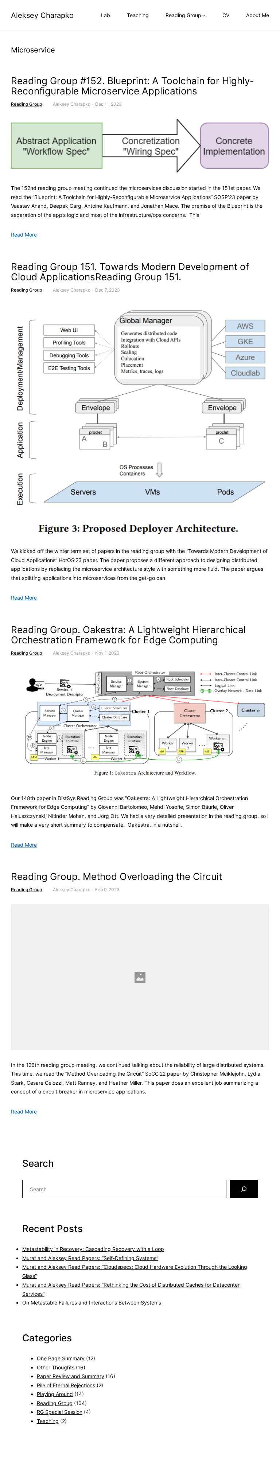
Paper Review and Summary (70, 1376)
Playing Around (55, 1394)
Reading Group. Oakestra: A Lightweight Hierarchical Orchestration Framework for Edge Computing (128, 635)
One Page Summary (61, 1358)
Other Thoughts (55, 1367)
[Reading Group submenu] (203, 15)
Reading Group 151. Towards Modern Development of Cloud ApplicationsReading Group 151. (130, 272)
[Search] (244, 1189)
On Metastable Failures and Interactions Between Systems (91, 1302)
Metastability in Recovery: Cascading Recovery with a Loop (93, 1249)
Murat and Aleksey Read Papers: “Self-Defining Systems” (90, 1258)
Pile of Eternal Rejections (66, 1385)
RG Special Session (59, 1412)
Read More (24, 234)
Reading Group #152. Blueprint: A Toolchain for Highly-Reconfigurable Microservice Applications (132, 86)
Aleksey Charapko (42, 15)
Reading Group (26, 104)
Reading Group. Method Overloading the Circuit (116, 877)
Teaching (48, 1421)
